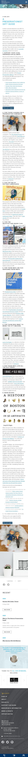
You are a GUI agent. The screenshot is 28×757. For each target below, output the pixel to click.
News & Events (7, 711)
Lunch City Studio (7, 342)
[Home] (5, 2)
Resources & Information (11, 708)
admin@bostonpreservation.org (12, 736)
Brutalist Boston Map (10, 292)
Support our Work (8, 705)
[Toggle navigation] (26, 2)
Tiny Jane (11, 141)
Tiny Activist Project (16, 134)
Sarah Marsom (21, 136)
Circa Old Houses (7, 376)
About (3, 699)
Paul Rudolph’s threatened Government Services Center (13, 310)
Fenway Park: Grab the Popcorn (14, 86)
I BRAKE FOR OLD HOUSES (15, 381)
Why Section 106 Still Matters (12, 641)
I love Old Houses (18, 383)
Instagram (10, 178)
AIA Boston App (7, 251)
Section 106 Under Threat (10, 601)
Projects (5, 702)
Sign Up (4, 696)
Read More (7, 609)
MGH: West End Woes (11, 87)
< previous (10, 581)
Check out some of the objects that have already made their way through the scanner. (14, 481)
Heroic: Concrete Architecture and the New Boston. (13, 320)
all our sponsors (19, 671)
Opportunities (7, 714)
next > (19, 581)
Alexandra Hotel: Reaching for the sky (15, 89)
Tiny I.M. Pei (6, 149)
